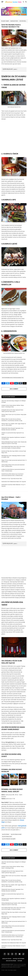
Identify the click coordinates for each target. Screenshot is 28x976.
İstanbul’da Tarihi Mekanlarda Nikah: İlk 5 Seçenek (14, 481)
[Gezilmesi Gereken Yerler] (13, 1)
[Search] (26, 1)
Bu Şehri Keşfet (5, 21)
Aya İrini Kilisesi (5, 834)
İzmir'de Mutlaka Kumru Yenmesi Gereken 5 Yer (12, 377)
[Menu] (2, 1)
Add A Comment (14, 389)
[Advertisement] (14, 136)
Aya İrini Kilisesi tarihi (7, 836)
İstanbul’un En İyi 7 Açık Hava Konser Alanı (12, 478)
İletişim (20, 960)
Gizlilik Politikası (11, 960)
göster (15, 69)
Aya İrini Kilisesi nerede (16, 834)
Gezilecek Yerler (14, 21)
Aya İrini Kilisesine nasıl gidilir (8, 838)
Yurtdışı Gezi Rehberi (18, 958)
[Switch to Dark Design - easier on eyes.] (23, 1)
